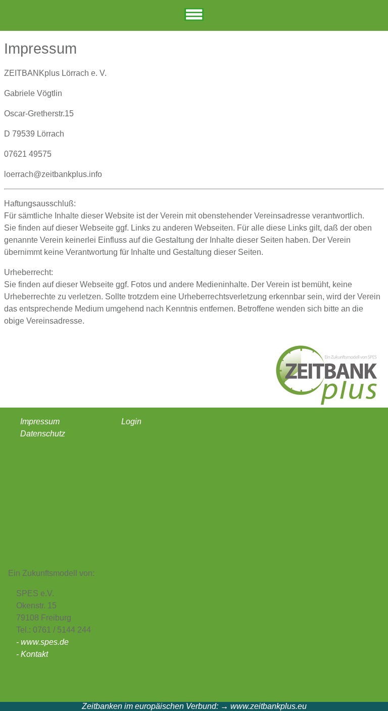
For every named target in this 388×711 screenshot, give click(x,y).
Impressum (40, 421)
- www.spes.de (42, 642)
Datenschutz (42, 433)
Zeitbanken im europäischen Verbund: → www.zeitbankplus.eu (194, 706)
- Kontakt (32, 654)
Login (131, 421)
